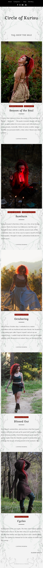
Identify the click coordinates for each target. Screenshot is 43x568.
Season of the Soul (21, 110)
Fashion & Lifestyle (16, 106)
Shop (24, 1)
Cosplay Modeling (14, 212)
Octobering (21, 319)
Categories (17, 1)
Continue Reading (21, 138)
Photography (28, 106)
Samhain (21, 216)
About (10, 1)
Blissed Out (21, 421)
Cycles (21, 521)
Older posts (36, 552)
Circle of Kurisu (21, 18)
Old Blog (30, 1)
